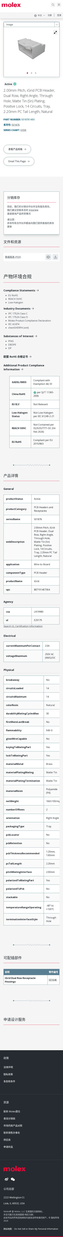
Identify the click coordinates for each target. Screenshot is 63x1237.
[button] (55, 32)
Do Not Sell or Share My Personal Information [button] (36, 1228)
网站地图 (8, 1228)
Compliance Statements (19, 290)
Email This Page (17, 161)
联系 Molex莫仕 (12, 1111)
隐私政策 (8, 1074)
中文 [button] (40, 15)
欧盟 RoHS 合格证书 (16, 356)
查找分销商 (9, 1118)
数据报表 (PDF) (13, 257)
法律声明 (8, 1067)
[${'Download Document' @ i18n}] (55, 257)
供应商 (7, 1139)
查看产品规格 (15, 149)
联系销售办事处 (12, 1132)
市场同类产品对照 (13, 1125)
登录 (59, 15)
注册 (50, 15)
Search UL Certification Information (23, 626)
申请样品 (8, 1146)
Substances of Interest (19, 336)
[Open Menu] (59, 4)
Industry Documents (17, 308)
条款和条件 (9, 1081)
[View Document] (48, 257)
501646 (53, 979)
